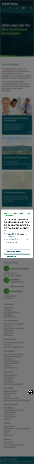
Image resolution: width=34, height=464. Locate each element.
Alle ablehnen (12, 256)
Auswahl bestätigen (14, 251)
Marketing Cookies (11, 242)
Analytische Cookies (12, 239)
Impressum (10, 236)
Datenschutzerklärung (13, 234)
